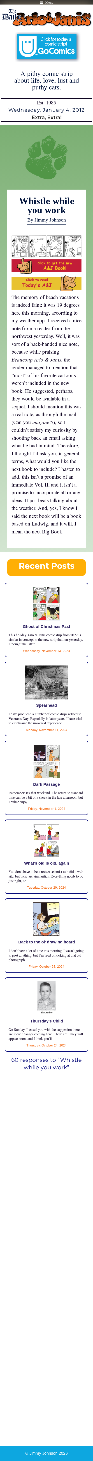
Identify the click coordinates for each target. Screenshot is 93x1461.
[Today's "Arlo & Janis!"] (46, 289)
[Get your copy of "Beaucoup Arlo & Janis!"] (46, 271)
